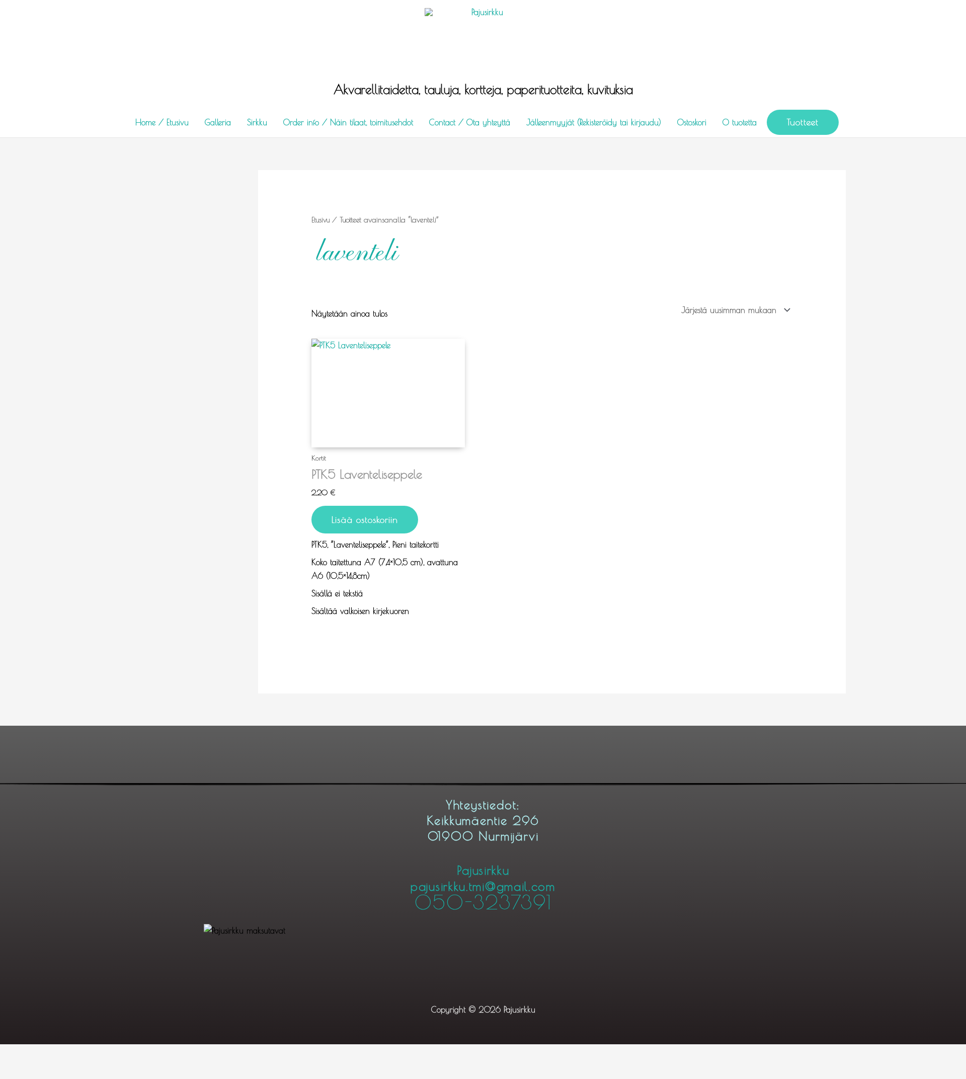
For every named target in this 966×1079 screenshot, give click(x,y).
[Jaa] (107, 1054)
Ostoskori (691, 122)
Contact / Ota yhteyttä (469, 122)
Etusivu (320, 219)
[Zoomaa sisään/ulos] (20, 1054)
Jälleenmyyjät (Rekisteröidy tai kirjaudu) (593, 122)
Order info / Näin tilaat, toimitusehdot (348, 122)
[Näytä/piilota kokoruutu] (63, 1054)
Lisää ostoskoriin (365, 519)
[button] (803, 122)
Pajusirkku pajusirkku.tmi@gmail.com (483, 887)
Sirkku (257, 122)
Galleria (218, 122)
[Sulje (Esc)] (150, 1054)
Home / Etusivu (162, 122)
